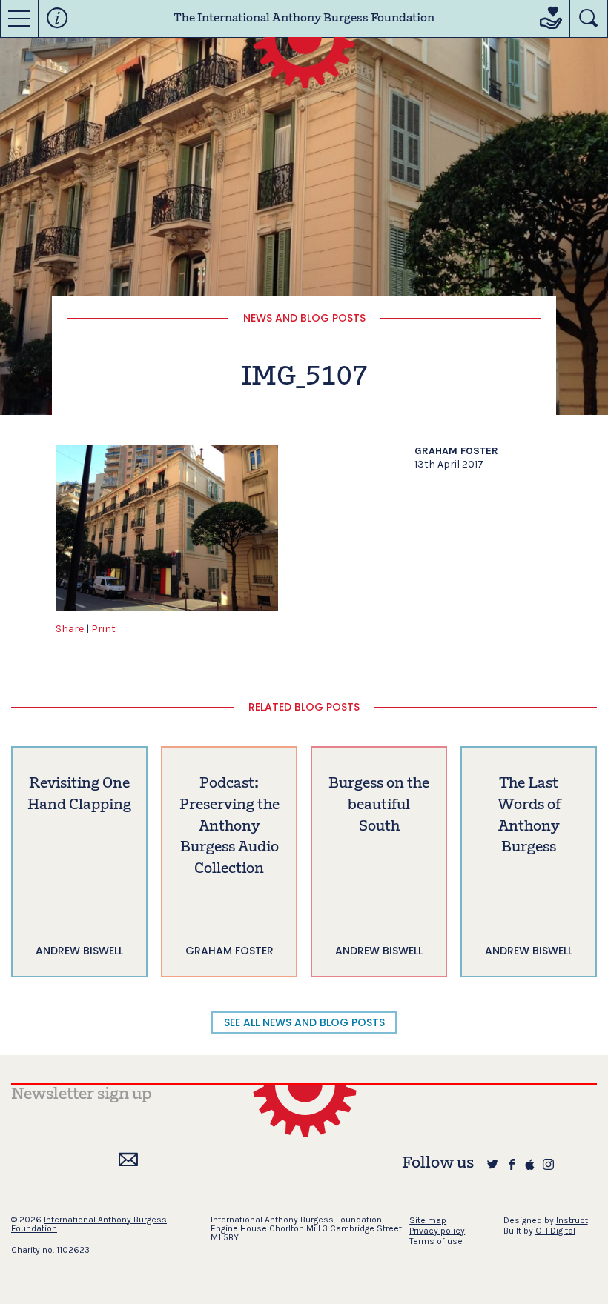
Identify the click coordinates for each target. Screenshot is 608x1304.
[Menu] (19, 18)
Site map (427, 1220)
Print (103, 628)
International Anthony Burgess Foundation (89, 1224)
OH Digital (555, 1230)
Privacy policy (437, 1230)
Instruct (572, 1220)
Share (70, 628)
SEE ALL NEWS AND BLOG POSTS (304, 1022)
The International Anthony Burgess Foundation (304, 18)
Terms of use (436, 1241)
